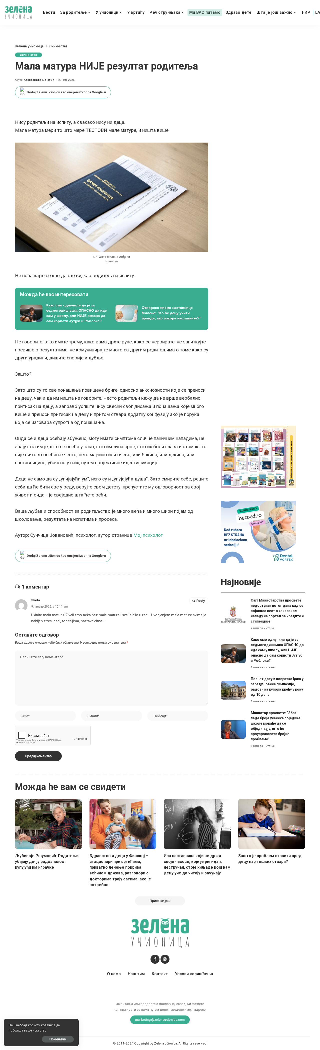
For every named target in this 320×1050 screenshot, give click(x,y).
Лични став (28, 55)
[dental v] (258, 531)
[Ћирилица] (306, 13)
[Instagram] (165, 959)
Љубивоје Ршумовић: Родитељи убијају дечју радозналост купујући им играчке (46, 861)
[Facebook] (155, 959)
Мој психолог (148, 535)
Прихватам (58, 1039)
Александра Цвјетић (39, 80)
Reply (200, 601)
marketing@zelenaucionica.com (160, 1019)
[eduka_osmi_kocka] (258, 456)
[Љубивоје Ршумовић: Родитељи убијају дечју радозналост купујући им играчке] (48, 824)
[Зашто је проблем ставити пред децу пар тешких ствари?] (271, 824)
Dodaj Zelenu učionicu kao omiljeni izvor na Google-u (66, 92)
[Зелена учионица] (18, 13)
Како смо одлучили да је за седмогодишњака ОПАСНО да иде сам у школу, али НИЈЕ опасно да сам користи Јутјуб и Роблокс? (277, 650)
